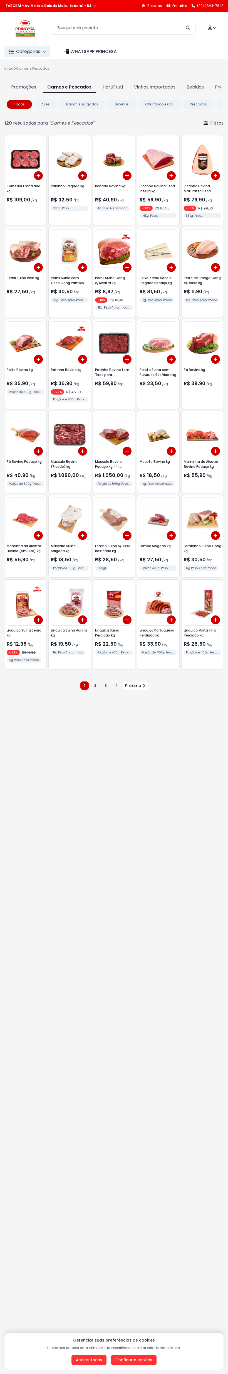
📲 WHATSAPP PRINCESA (90, 51)
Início (8, 68)
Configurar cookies (133, 1360)
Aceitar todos (89, 1360)
